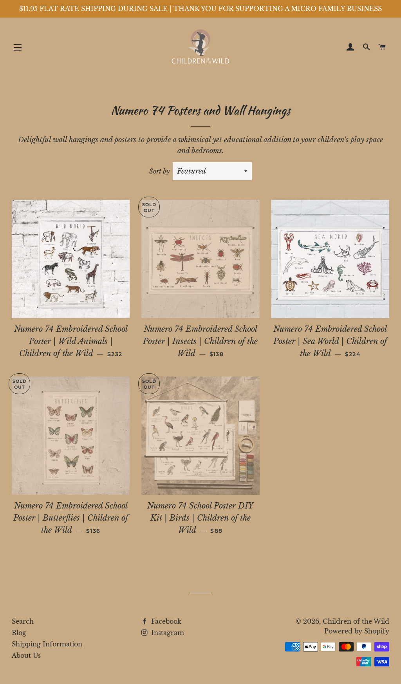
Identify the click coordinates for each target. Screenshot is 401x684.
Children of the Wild (356, 621)
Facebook (165, 621)
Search (23, 621)
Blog (19, 633)
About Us (26, 655)
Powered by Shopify (356, 631)
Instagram (166, 633)
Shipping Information (47, 644)
